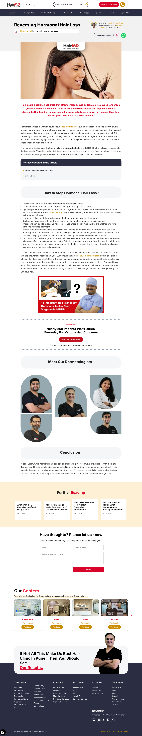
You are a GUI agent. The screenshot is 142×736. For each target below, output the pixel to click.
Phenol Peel (38, 694)
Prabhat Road (117, 687)
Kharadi (115, 696)
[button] (11, 615)
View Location (28, 623)
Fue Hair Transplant (21, 693)
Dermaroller (18, 696)
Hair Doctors (69, 13)
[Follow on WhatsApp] (113, 720)
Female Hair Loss (60, 693)
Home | (23, 31)
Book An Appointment (104, 35)
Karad (114, 693)
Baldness (56, 690)
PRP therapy (56, 212)
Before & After (29, 13)
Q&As (75, 693)
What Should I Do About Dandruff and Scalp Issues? (26, 507)
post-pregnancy (68, 127)
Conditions (13, 13)
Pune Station (116, 702)
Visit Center (28, 627)
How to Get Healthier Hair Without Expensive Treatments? (84, 506)
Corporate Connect (80, 699)
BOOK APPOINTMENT (109, 4)
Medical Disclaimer (120, 731)
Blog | (29, 31)
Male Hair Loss (59, 696)
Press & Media (97, 693)
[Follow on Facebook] (103, 720)
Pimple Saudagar (118, 699)
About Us (111, 13)
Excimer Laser (39, 706)
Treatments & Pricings (49, 13)
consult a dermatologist (88, 256)
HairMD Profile (78, 696)
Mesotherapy (39, 686)
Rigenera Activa (40, 697)
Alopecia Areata (59, 687)
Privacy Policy (106, 731)
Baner (114, 690)
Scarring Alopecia (60, 702)
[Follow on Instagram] (99, 720)
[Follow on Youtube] (94, 720)
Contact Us (125, 13)
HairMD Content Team (115, 23)
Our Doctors (96, 687)
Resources (84, 13)
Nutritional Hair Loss (61, 699)
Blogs (75, 690)
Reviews (98, 13)
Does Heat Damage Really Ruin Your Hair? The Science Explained (56, 507)
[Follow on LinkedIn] (108, 720)
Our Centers (30, 5)
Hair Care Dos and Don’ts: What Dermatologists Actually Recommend (113, 506)
